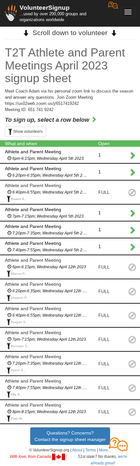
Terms (90, 450)
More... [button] (105, 450)
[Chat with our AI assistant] (113, 13)
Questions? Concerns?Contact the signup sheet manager (70, 436)
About (77, 450)
